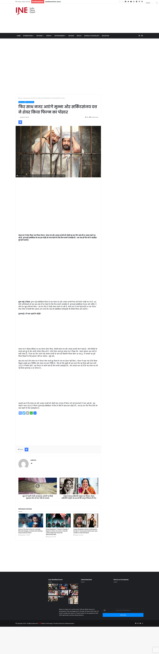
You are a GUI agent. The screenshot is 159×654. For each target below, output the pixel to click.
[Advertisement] (101, 18)
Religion (71, 35)
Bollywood (27, 98)
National (39, 35)
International (28, 35)
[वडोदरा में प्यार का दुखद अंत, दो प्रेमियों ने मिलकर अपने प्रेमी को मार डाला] (73, 600)
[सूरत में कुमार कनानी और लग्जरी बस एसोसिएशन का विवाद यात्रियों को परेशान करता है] (53, 592)
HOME (19, 35)
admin (33, 460)
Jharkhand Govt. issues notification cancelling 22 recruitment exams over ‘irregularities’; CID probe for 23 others (83, 1)
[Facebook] (20, 122)
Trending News (30, 102)
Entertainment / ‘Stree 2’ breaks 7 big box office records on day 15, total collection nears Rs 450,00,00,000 (57, 531)
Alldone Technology (47, 623)
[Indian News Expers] (25, 11)
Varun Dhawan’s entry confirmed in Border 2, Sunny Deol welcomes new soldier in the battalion (85, 531)
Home (21, 98)
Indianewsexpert (69, 623)
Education (105, 35)
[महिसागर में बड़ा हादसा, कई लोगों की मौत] (63, 598)
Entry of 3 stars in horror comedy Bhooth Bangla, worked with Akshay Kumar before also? (30, 531)
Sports (48, 35)
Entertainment (59, 35)
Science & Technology (91, 35)
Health (79, 35)
